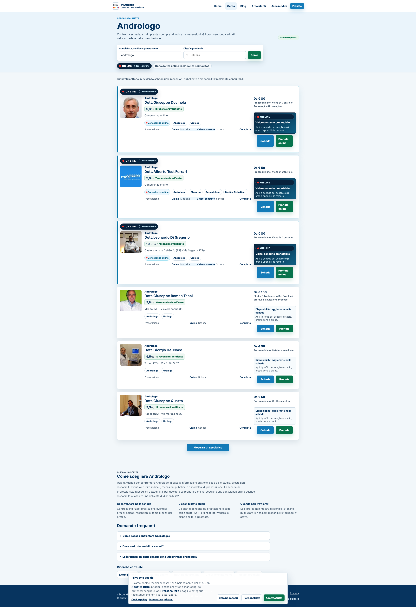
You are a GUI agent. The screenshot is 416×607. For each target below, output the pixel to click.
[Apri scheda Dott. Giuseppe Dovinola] (131, 107)
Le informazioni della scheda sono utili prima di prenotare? (160, 556)
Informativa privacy (161, 599)
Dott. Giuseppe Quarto (163, 401)
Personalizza (252, 598)
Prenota (297, 6)
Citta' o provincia (193, 48)
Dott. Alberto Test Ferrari (165, 171)
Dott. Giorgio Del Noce (163, 350)
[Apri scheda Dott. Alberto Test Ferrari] (131, 176)
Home (218, 6)
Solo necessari (228, 598)
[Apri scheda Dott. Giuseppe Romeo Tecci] (131, 300)
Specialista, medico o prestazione (138, 48)
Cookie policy (139, 599)
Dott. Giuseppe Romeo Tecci (168, 296)
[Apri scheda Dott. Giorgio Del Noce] (131, 355)
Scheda (265, 141)
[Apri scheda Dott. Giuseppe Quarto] (131, 405)
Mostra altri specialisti (208, 447)
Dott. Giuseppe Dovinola (165, 102)
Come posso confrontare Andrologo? (146, 535)
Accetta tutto (274, 598)
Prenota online (283, 141)
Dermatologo (127, 574)
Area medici (279, 6)
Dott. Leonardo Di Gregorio (167, 237)
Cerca (231, 6)
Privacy (294, 593)
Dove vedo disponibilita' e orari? (143, 546)
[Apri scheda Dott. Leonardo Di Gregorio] (131, 242)
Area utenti (259, 6)
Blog (243, 6)
